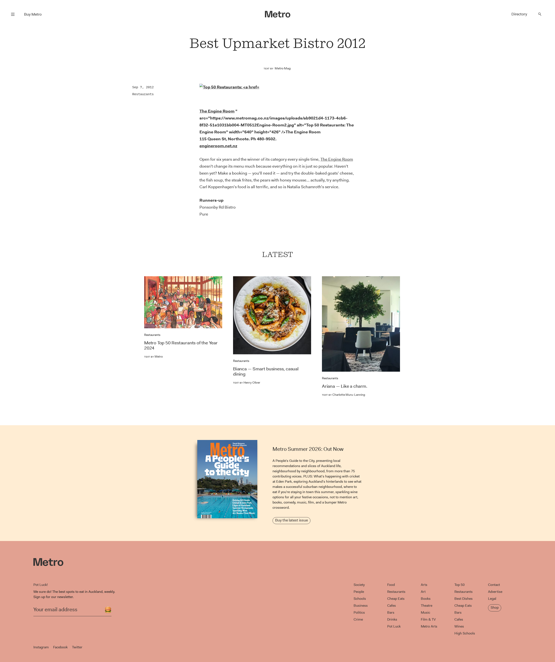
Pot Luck (394, 626)
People (359, 591)
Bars (390, 612)
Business (361, 605)
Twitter (77, 647)
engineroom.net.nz (218, 146)
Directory (519, 14)
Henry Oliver (246, 382)
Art (423, 591)
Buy (33, 14)
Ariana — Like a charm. (344, 386)
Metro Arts (429, 626)
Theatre (426, 605)
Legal (492, 598)
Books (426, 598)
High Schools (464, 633)
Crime (358, 619)
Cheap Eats (396, 598)
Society (359, 584)
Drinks (392, 619)
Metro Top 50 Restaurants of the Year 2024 (181, 345)
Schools (360, 598)
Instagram (41, 647)
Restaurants (143, 94)
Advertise (495, 591)
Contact (494, 584)
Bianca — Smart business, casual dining (266, 371)
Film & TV (428, 619)
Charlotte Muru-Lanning (343, 395)
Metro (153, 356)
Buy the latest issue (291, 520)
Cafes (391, 605)
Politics (359, 612)
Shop (495, 607)
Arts (424, 584)
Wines (459, 626)
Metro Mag (283, 68)
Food (391, 584)
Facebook (60, 647)
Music (425, 612)
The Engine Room (336, 159)
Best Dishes (463, 598)
